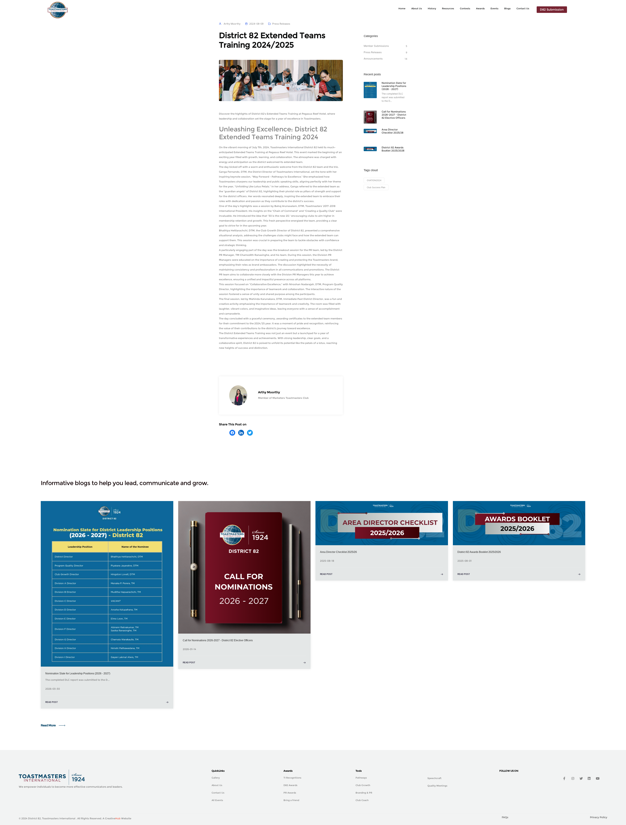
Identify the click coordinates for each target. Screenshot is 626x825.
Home (401, 8)
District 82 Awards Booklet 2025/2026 (393, 149)
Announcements (373, 58)
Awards (480, 8)
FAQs (505, 817)
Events (494, 8)
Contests (465, 8)
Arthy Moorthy (232, 23)
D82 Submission (552, 9)
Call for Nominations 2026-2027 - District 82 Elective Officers (394, 114)
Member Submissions (376, 46)
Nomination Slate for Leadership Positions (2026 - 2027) (394, 86)
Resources (448, 8)
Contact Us (522, 8)
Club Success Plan (376, 187)
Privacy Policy (598, 817)
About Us (416, 8)
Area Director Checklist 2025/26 (392, 131)
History (432, 8)
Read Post (51, 702)
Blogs (507, 8)
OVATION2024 (374, 180)
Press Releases (281, 23)
